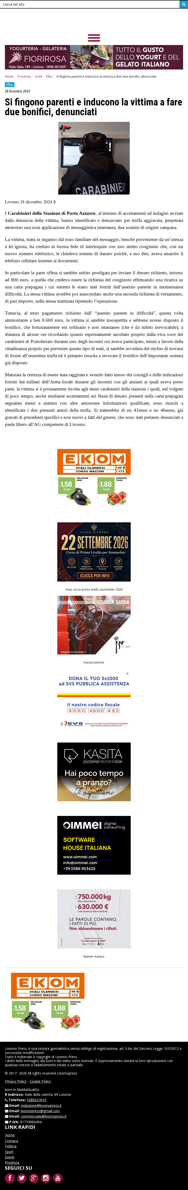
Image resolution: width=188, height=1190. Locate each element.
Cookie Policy (40, 1081)
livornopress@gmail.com (40, 1111)
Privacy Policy (15, 1081)
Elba (49, 76)
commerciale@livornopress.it (44, 1116)
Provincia (24, 76)
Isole (38, 76)
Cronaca (11, 1140)
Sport (9, 1151)
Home (9, 76)
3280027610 (36, 1100)
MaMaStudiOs (28, 1089)
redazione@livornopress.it (41, 1105)
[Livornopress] (94, 21)
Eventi (9, 1157)
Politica (10, 1146)
